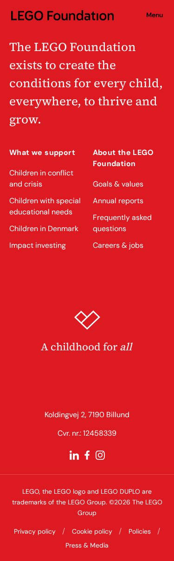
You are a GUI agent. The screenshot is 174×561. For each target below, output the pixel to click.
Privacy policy (35, 531)
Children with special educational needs (45, 206)
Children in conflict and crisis (41, 178)
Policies (140, 531)
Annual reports (118, 201)
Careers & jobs (118, 245)
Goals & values (118, 184)
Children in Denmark (43, 228)
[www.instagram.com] (100, 455)
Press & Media (87, 545)
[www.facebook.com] (87, 455)
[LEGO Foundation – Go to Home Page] (62, 14)
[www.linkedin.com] (74, 455)
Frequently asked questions (122, 223)
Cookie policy (92, 531)
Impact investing (37, 245)
